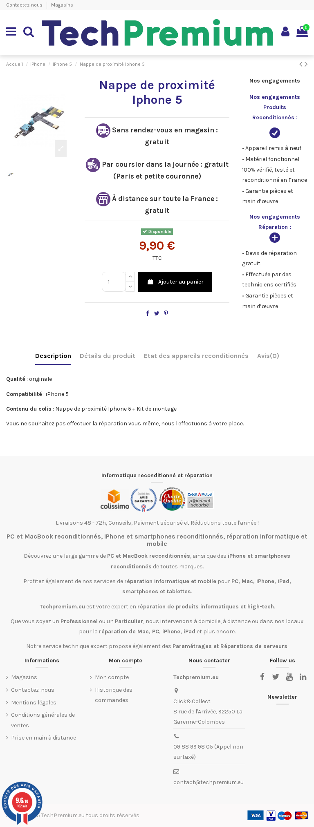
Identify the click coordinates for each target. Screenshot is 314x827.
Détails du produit (107, 356)
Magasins (62, 5)
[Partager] (147, 313)
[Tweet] (156, 313)
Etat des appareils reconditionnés (196, 356)
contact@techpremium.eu (208, 782)
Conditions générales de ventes (43, 720)
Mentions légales (33, 702)
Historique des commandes (113, 695)
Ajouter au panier (181, 281)
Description (53, 356)
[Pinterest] (166, 313)
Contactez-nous (25, 5)
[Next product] (306, 64)
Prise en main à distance (43, 737)
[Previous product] (302, 64)
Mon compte (112, 677)
